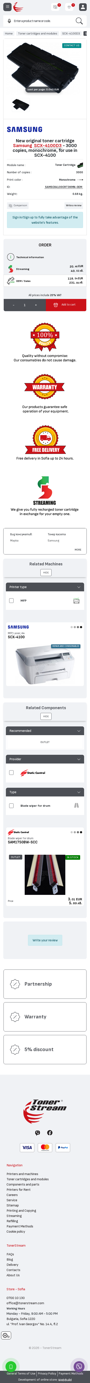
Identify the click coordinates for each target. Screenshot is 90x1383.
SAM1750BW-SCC (23, 842)
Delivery (12, 1264)
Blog (10, 1259)
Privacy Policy (47, 1373)
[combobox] (37, 20)
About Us (13, 1275)
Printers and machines (22, 1174)
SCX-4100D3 (71, 33)
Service (12, 1200)
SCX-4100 (16, 637)
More (78, 549)
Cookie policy (16, 1231)
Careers (12, 1195)
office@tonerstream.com (25, 1303)
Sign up (28, 217)
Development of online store (37, 1379)
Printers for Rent (19, 1189)
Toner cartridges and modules (37, 33)
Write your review (45, 940)
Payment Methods (20, 1226)
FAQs (10, 1254)
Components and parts (23, 1184)
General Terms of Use (21, 1373)
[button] (45, 587)
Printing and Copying (21, 1210)
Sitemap (13, 1205)
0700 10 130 (16, 1298)
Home (9, 33)
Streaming (14, 1216)
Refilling (12, 1221)
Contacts (13, 1270)
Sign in (17, 217)
